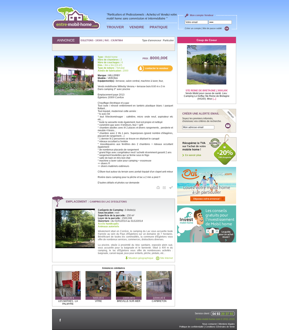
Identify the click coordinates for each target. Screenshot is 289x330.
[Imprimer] (159, 188)
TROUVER (115, 27)
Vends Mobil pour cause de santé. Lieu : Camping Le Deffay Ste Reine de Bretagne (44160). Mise (206, 94)
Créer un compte (193, 28)
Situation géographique (140, 258)
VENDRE (136, 27)
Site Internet (166, 258)
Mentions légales (227, 324)
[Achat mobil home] (207, 164)
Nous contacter (209, 324)
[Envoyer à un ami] (166, 188)
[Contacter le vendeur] (155, 71)
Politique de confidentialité (191, 326)
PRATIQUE (159, 27)
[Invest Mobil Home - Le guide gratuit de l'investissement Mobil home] (206, 241)
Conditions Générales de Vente (220, 326)
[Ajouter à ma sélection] (171, 188)
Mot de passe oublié (212, 28)
